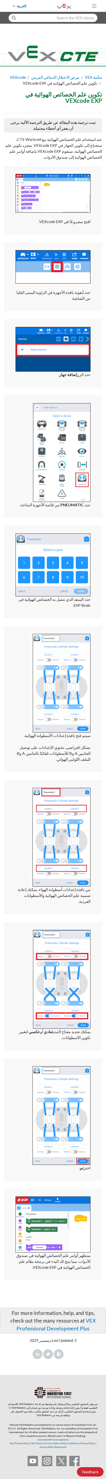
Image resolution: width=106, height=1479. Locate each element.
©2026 (12, 1428)
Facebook (59, 1354)
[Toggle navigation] (94, 6)
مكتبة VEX (93, 77)
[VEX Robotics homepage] (57, 5)
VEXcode (18, 77)
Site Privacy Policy (19, 1443)
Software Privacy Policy (82, 1443)
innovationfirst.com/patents (53, 1439)
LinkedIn (37, 1354)
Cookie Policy (60, 1443)
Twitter (48, 1354)
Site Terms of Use (41, 1443)
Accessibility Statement (53, 1446)
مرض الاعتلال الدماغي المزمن (55, 77)
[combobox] (53, 18)
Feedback (90, 1471)
